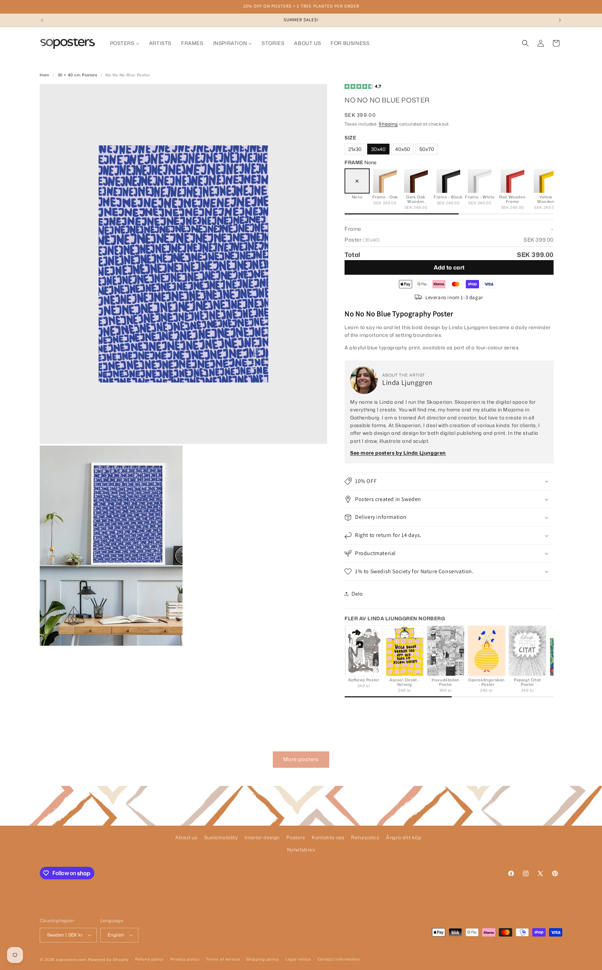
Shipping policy (262, 959)
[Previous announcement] (42, 20)
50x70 (426, 149)
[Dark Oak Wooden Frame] (416, 181)
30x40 (378, 149)
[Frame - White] (479, 181)
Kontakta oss (328, 837)
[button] (525, 43)
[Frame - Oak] (385, 181)
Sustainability (221, 837)
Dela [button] (357, 593)
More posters (301, 759)
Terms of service (223, 959)
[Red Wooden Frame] (512, 181)
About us (186, 837)
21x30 (355, 149)
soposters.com (71, 959)
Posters (295, 837)
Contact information (339, 959)
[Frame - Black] (448, 181)
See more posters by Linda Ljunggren (398, 452)
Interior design (262, 837)
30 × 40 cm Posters (78, 75)
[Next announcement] (560, 20)
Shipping (388, 124)
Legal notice (298, 959)
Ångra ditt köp (403, 837)
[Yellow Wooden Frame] (545, 181)
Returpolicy (365, 837)
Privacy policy (185, 959)
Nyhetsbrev (301, 849)
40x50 (402, 149)
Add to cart (449, 267)
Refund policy (149, 959)
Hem (44, 75)
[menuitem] (124, 43)
